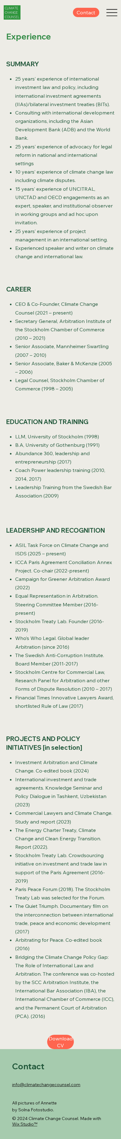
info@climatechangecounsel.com (46, 1084)
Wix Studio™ (24, 1124)
